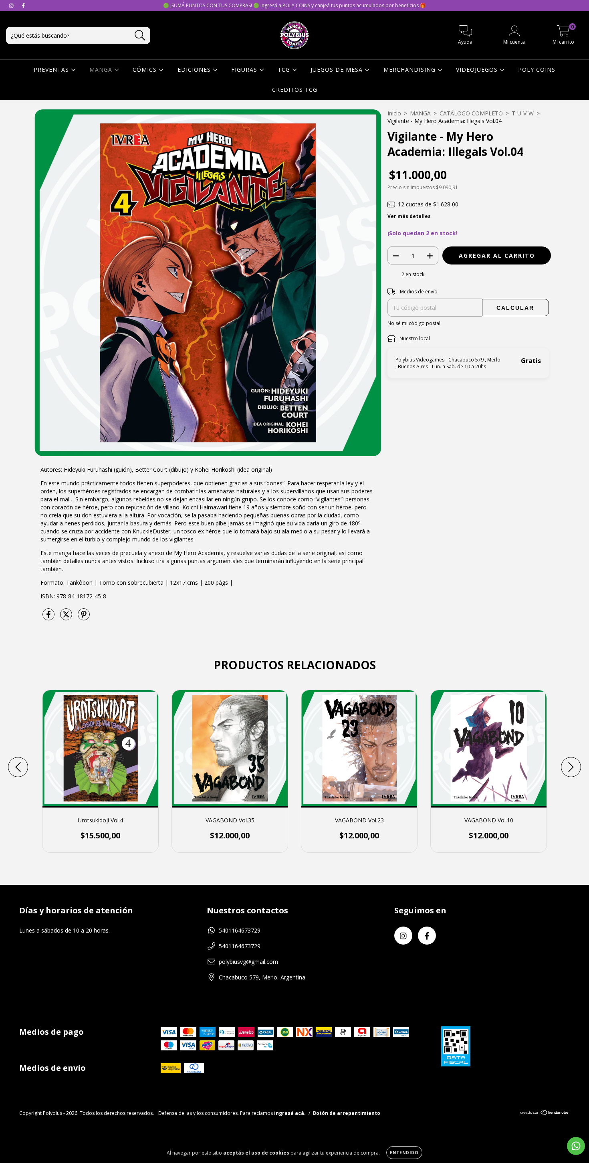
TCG (285, 69)
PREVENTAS (52, 69)
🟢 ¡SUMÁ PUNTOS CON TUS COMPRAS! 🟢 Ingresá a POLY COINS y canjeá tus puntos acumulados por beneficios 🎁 (294, 5)
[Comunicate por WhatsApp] (576, 1146)
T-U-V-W (523, 113)
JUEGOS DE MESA (338, 69)
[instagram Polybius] (12, 5)
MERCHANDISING (410, 69)
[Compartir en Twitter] (67, 617)
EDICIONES (195, 69)
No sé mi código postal (413, 323)
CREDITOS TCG (294, 89)
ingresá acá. (290, 1113)
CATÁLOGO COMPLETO (471, 113)
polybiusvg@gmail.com (248, 961)
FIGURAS (245, 69)
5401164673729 (239, 930)
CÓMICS (146, 69)
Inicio (394, 113)
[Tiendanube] (545, 1113)
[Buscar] (140, 35)
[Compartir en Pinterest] (84, 617)
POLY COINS (536, 69)
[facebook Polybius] (23, 5)
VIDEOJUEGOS (478, 69)
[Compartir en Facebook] (49, 617)
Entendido (404, 1152)
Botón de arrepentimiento (346, 1113)
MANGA (101, 69)
